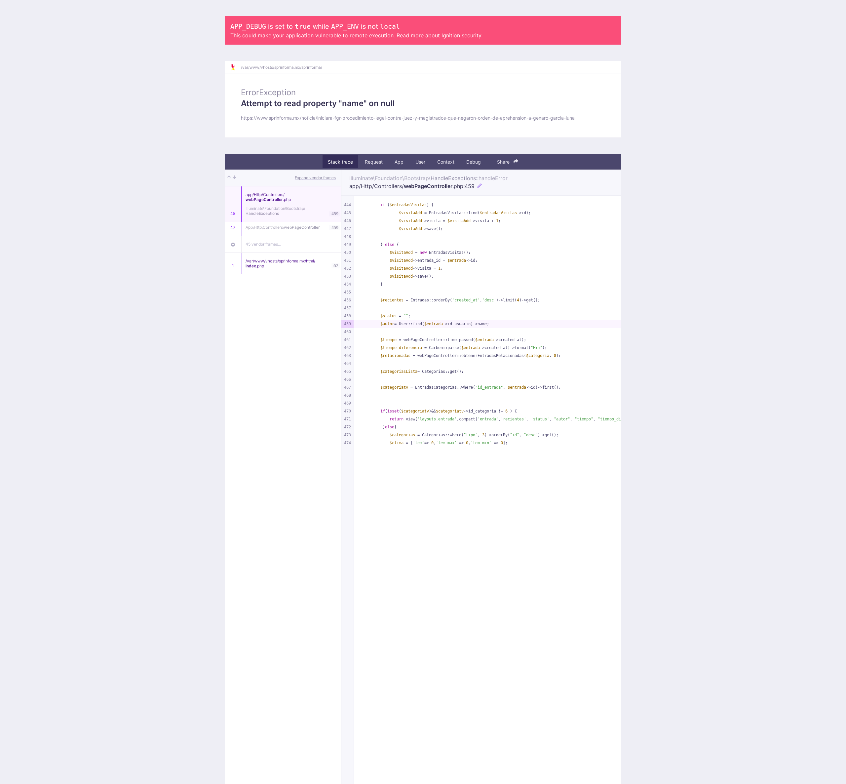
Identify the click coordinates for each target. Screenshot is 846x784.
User (420, 162)
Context (445, 162)
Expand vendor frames (315, 177)
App (399, 162)
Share (504, 162)
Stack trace (340, 162)
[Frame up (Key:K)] (229, 178)
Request (374, 162)
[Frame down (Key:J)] (234, 178)
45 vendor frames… (263, 244)
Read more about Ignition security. (439, 35)
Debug (473, 162)
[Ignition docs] (235, 67)
